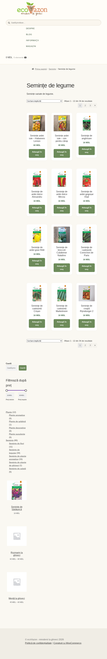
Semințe (52, 69)
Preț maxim (22, 400)
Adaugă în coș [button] (37, 153)
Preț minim (10, 400)
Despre (30, 28)
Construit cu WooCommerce (67, 643)
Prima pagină (41, 69)
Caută (8, 363)
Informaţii (32, 40)
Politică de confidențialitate (38, 643)
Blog (29, 34)
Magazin (31, 46)
